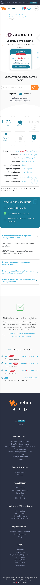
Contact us (20, 493)
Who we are (20, 488)
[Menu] (36, 8)
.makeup (8, 363)
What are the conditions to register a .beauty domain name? (16, 237)
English (21, 2)
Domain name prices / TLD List (19, 17)
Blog (8, 2)
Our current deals (20, 454)
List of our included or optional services (20, 446)
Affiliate (20, 475)
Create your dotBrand (20, 457)
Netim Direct (3, 2)
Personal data (20, 565)
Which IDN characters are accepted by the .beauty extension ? (18, 280)
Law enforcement (20, 562)
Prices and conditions (21, 67)
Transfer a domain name (20, 444)
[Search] (35, 87)
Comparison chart (20, 516)
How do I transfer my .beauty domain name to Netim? (16, 263)
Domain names (18, 14)
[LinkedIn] (25, 409)
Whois (20, 459)
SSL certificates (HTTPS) (20, 518)
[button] (29, 8)
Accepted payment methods (20, 531)
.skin (6, 370)
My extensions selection (20, 101)
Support (14, 2)
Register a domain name (20, 441)
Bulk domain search (20, 98)
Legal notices (20, 552)
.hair (6, 356)
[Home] (8, 8)
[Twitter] (20, 409)
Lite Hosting (20, 511)
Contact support (20, 534)
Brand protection (20, 449)
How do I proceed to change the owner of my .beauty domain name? (18, 272)
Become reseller (20, 472)
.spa (6, 378)
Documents (20, 550)
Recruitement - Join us (20, 490)
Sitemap (8, 580)
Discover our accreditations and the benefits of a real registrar (22, 335)
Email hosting (20, 513)
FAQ (20, 537)
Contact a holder (20, 560)
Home (8, 14)
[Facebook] (14, 409)
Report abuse (20, 557)
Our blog (20, 495)
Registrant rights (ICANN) (20, 555)
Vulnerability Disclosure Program (23, 580)
